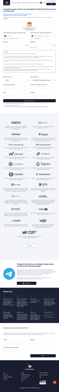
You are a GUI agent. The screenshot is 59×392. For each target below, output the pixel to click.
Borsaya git (29, 245)
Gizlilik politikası (43, 372)
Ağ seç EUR (34, 77)
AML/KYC (22, 103)
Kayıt (51, 4)
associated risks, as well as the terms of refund (37, 106)
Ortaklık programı (7, 377)
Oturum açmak (51, 1)
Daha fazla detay (29, 29)
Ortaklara (23, 2)
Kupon (32, 92)
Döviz (5, 340)
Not (4, 92)
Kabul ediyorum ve (14, 103)
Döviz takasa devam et (29, 100)
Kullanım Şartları (43, 375)
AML (40, 377)
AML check (16, 105)
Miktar (5, 42)
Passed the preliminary (11, 105)
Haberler (23, 379)
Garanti (5, 379)
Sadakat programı (25, 375)
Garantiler (28, 2)
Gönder (43, 355)
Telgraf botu (28, 283)
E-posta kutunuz (9, 85)
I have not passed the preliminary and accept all (25, 106)
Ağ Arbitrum (7, 77)
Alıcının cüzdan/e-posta (38, 85)
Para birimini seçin (14, 33)
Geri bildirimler (25, 377)
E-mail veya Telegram (11, 347)
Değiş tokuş (13, 2)
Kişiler (34, 2)
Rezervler (19, 2)
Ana (4, 372)
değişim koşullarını (15, 103)
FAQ (32, 2)
